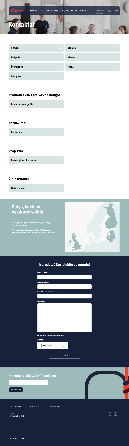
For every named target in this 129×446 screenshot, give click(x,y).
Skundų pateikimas (53, 406)
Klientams (48, 11)
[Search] (110, 11)
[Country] (116, 11)
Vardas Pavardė (43, 273)
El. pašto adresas (43, 282)
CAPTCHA (40, 340)
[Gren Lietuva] (17, 10)
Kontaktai (83, 11)
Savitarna (99, 11)
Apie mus (74, 11)
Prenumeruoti (16, 390)
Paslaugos (33, 11)
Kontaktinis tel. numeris (45, 292)
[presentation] (52, 346)
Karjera (56, 11)
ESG (41, 11)
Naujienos (65, 11)
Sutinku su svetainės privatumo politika (52, 335)
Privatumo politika (15, 406)
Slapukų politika (34, 406)
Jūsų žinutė (41, 301)
